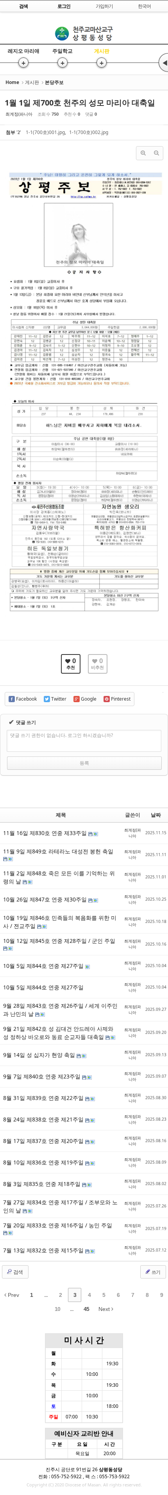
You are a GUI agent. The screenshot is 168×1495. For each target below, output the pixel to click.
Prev (12, 1295)
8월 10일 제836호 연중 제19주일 (44, 1162)
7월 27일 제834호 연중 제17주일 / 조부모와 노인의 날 (60, 1206)
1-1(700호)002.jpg (88, 132)
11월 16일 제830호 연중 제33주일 (45, 833)
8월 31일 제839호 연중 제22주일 (44, 1098)
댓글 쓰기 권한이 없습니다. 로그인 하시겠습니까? (61, 735)
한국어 (144, 6)
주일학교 (62, 50)
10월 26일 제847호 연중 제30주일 (45, 899)
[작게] (156, 153)
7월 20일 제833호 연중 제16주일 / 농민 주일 (57, 1225)
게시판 (101, 50)
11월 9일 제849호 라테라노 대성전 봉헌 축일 (58, 851)
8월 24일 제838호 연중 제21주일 (44, 1119)
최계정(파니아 (18, 114)
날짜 (156, 814)
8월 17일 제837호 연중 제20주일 (44, 1140)
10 (57, 1309)
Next (104, 1309)
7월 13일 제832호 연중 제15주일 (44, 1250)
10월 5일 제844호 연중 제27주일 (44, 965)
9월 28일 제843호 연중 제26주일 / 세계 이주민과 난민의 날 (60, 1010)
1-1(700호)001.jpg (45, 132)
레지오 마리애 (23, 50)
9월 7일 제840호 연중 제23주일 (42, 1076)
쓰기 (155, 1272)
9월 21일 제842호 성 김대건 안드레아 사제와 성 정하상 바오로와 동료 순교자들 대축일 (58, 1033)
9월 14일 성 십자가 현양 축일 (40, 1055)
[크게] (143, 153)
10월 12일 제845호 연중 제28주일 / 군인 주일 (59, 940)
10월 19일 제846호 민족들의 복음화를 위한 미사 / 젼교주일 (59, 922)
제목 (61, 814)
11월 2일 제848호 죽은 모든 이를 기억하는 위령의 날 (59, 877)
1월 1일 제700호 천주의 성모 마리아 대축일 (80, 102)
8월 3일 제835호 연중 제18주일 (42, 1183)
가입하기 (104, 6)
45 (86, 1309)
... (46, 1295)
